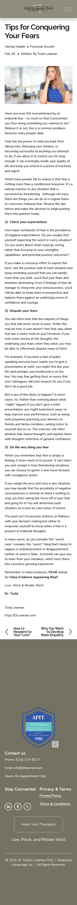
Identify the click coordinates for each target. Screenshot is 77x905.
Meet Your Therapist (39, 824)
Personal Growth (42, 46)
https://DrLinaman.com (20, 615)
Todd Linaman (47, 54)
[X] (27, 806)
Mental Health (15, 46)
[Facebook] (18, 806)
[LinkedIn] (8, 806)
